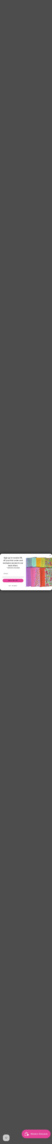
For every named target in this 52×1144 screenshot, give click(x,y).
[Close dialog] (50, 556)
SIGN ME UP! (13, 580)
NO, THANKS (13, 586)
